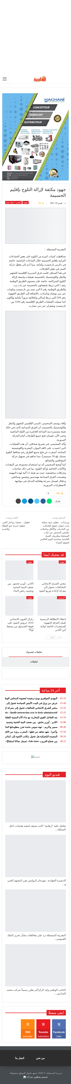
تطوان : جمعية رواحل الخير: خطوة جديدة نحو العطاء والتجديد (16, 525)
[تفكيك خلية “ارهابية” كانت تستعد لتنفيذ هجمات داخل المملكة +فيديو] (35, 801)
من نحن (40, 1058)
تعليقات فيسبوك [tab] (34, 652)
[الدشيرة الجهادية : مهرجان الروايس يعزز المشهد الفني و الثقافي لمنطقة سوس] (35, 856)
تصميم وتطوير (41, 1077)
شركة (30, 1077)
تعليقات (34, 661)
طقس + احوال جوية (13, 202)
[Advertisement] (35, 37)
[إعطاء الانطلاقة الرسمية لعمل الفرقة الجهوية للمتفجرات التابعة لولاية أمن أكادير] (52, 606)
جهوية (25, 202)
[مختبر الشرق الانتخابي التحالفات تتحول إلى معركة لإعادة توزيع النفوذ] (52, 570)
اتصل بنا (19, 1058)
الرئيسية (61, 598)
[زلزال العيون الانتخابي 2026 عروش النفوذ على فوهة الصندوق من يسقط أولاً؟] (19, 606)
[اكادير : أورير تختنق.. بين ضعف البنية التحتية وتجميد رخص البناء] (19, 570)
